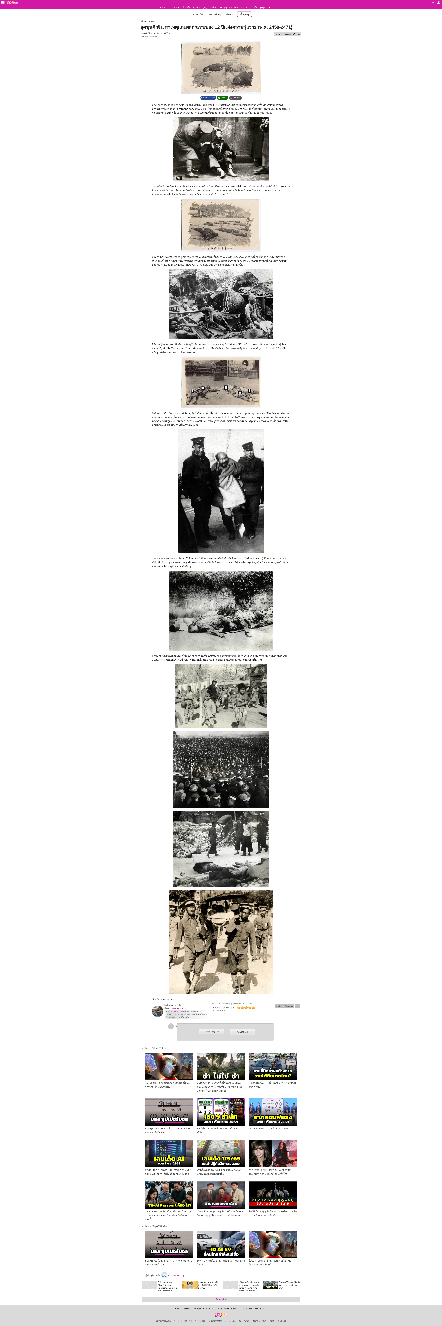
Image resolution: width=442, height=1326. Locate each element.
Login (212, 1031)
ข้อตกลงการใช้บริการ (164, 1321)
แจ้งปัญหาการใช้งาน (259, 1321)
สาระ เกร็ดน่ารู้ (175, 1275)
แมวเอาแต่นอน (154, 37)
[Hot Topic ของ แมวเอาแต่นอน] (157, 1016)
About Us (232, 1321)
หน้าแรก (164, 7)
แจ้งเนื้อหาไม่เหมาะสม (278, 1321)
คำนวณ (244, 7)
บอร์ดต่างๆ (215, 14)
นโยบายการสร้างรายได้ (218, 1321)
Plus (151, 21)
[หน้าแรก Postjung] (12, 2)
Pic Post (228, 8)
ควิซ (236, 7)
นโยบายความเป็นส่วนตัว (183, 1321)
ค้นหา (229, 14)
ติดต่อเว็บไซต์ (244, 1321)
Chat (204, 8)
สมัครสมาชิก (242, 1032)
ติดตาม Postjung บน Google (288, 34)
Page (263, 8)
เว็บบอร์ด (186, 7)
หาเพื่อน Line (216, 7)
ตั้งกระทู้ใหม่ (221, 1299)
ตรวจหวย (175, 7)
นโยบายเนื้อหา (200, 1321)
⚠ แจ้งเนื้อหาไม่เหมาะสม (284, 1006)
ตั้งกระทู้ (244, 14)
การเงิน (254, 7)
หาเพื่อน (196, 7)
